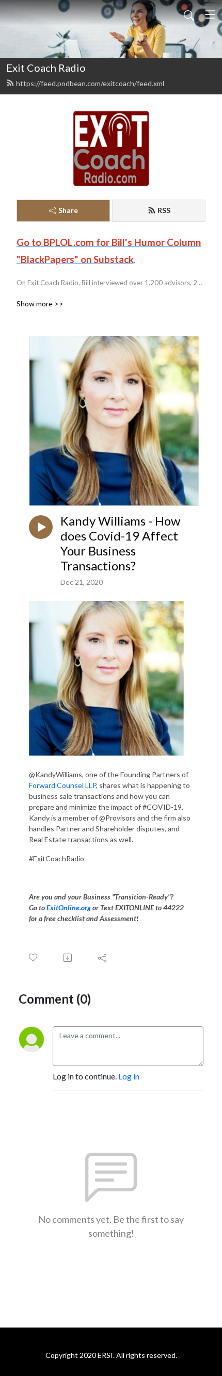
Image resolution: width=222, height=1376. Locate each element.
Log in (128, 1076)
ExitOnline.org (68, 907)
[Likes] (34, 957)
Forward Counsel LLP (62, 785)
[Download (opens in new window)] (68, 958)
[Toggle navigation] (210, 14)
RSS (163, 210)
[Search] (189, 14)
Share (68, 210)
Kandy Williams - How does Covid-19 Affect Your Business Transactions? (120, 543)
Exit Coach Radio (46, 67)
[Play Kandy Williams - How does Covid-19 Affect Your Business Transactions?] (41, 527)
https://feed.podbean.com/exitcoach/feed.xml (90, 83)
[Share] (103, 957)
